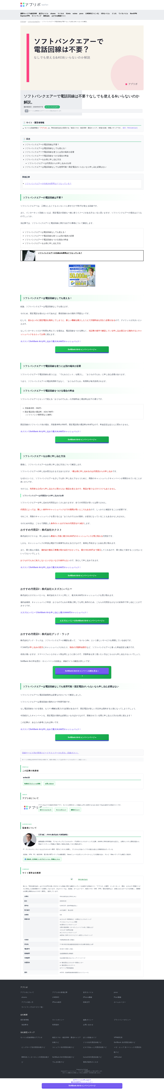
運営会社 (46, 16)
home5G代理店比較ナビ (92, 1057)
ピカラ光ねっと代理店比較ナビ (95, 1047)
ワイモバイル (123, 13)
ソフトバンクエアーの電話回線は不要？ (42, 144)
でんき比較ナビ (58, 1062)
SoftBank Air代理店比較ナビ (63, 1057)
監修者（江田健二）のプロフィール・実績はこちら (43, 859)
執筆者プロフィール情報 (32, 783)
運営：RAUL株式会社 (130, 128)
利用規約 (55, 1024)
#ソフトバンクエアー (52, 107)
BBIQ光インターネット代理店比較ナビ (35, 1059)
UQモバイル (105, 13)
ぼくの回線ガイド (90, 1037)
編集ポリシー (75, 810)
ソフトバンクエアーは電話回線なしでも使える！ (46, 148)
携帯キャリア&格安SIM (28, 13)
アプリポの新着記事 (59, 992)
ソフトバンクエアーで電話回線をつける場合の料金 (47, 155)
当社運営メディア (27, 1032)
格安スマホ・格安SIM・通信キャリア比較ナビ (66, 1039)
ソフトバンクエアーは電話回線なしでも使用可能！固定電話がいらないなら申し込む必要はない (66, 166)
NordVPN (133, 13)
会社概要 (24, 1015)
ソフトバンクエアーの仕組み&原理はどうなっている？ (48, 183)
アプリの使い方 (27, 1002)
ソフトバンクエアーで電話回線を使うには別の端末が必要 (49, 151)
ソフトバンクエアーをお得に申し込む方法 (43, 159)
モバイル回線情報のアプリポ (31, 1037)
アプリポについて (27, 992)
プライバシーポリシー (122, 1020)
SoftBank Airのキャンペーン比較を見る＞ (82, 671)
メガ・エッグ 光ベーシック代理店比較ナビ (127, 1049)
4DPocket (118, 1057)
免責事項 (25, 1024)
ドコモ (114, 13)
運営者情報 (24, 1020)
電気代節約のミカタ (90, 1062)
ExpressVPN (25, 16)
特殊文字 (86, 1002)
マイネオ (61, 13)
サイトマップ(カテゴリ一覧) (32, 1007)
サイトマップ (36, 16)
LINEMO (55, 997)
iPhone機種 (87, 997)
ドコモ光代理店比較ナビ (92, 1042)
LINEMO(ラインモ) (92, 13)
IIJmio (68, 13)
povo (81, 13)
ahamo (53, 13)
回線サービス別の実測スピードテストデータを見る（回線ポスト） (50, 752)
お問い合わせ (49, 783)
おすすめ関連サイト (59, 16)
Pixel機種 (117, 997)
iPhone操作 (56, 1002)
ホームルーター (120, 1002)
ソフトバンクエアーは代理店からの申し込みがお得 (49, 163)
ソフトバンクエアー (34, 21)
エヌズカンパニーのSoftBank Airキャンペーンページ (81, 620)
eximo (75, 13)
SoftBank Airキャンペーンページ (81, 349)
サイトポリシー (61, 810)
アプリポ (23, 21)
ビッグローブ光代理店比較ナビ (33, 1047)
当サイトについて (45, 810)
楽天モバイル (43, 13)
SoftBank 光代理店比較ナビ (124, 1042)
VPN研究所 (118, 1037)
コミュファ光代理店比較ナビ (63, 1047)
